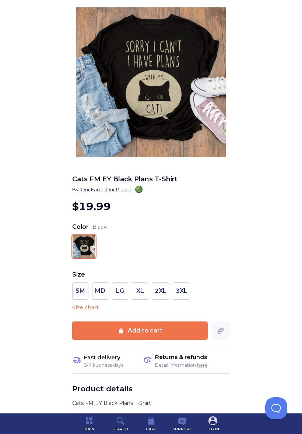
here (202, 365)
